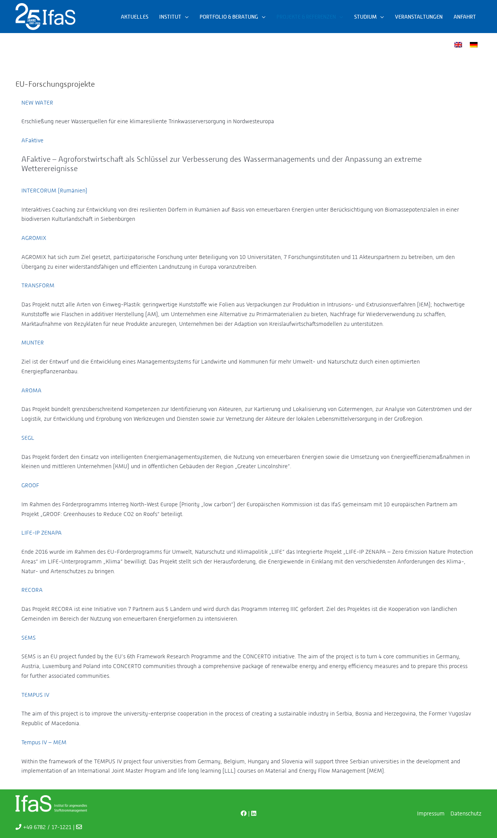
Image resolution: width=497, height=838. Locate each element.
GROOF (30, 485)
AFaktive (32, 140)
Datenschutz (465, 813)
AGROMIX (33, 237)
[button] (185, 17)
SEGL (27, 437)
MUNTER (32, 342)
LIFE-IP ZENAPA (41, 532)
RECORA (32, 589)
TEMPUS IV (35, 694)
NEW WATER (37, 102)
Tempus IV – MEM (43, 742)
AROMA (31, 390)
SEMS (28, 637)
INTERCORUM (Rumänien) (54, 190)
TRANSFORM (37, 285)
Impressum (431, 813)
